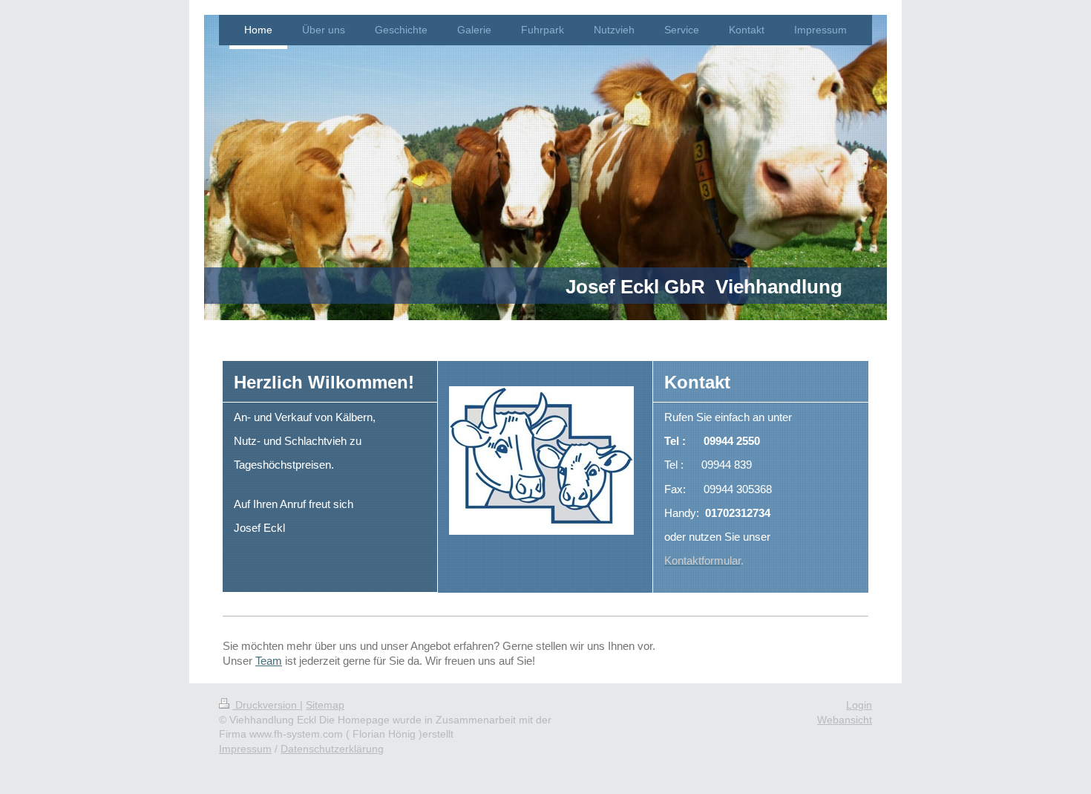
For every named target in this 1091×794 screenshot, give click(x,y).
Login (859, 705)
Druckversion (266, 705)
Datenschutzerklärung (332, 749)
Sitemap (325, 705)
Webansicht (844, 720)
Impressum (245, 749)
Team (268, 660)
